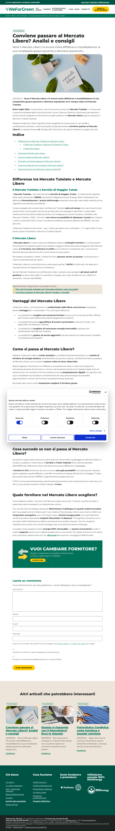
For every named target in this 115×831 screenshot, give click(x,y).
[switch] (45, 422)
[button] (38, 9)
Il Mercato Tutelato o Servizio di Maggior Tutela (45, 144)
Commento (18, 589)
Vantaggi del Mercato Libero (31, 153)
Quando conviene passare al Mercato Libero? (39, 161)
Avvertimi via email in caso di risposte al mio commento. (36, 652)
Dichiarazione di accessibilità (35, 827)
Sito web (16, 634)
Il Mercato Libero (31, 148)
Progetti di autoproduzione (39, 797)
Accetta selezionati (57, 438)
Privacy (8, 827)
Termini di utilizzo (79, 644)
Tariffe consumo (39, 782)
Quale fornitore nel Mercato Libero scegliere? (39, 169)
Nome (16, 614)
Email (16, 624)
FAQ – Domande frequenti (13, 790)
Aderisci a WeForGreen (99, 2)
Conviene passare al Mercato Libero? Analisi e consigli (22, 730)
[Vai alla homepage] (20, 9)
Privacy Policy (63, 644)
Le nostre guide (39, 792)
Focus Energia (22, 16)
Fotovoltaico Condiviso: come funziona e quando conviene (93, 730)
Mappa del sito (12, 805)
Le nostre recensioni (14, 786)
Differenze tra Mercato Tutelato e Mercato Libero (41, 141)
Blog (77, 9)
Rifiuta (24, 438)
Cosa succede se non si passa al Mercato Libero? (41, 165)
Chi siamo (10, 782)
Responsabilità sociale (15, 794)
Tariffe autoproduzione (42, 786)
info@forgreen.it (71, 820)
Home (8, 16)
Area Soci (85, 2)
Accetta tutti (90, 438)
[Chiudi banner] (105, 392)
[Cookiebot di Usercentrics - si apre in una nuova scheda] (91, 392)
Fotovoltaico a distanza (42, 789)
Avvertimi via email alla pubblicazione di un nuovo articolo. (37, 659)
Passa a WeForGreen (101, 9)
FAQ (71, 9)
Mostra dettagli (96, 431)
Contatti (85, 9)
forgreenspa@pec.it (89, 820)
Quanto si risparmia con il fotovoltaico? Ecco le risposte (54, 730)
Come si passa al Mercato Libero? (34, 157)
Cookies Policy (18, 827)
